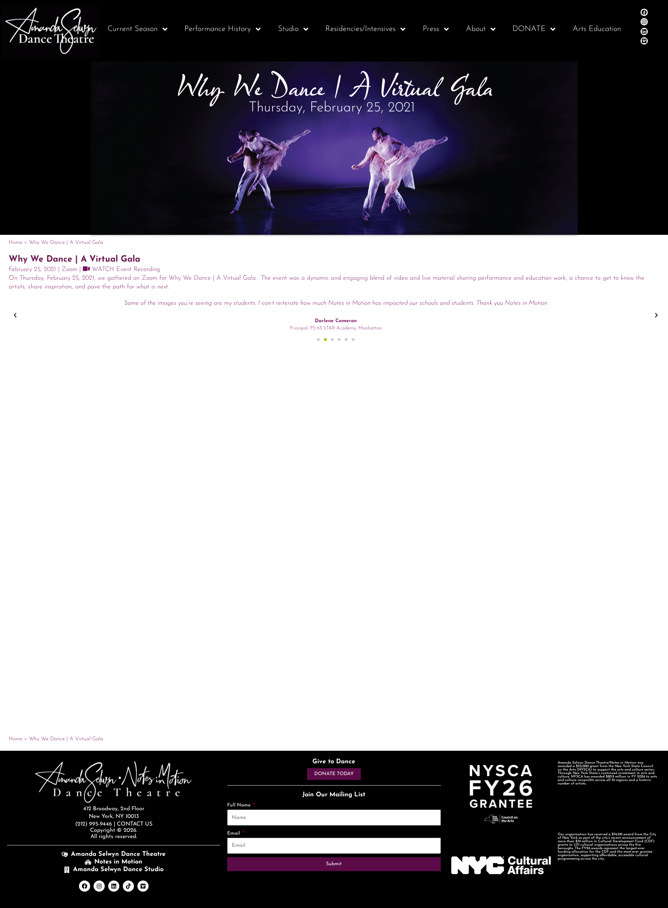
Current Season (133, 29)
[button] (15, 315)
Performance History (217, 29)
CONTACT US (134, 824)
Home (15, 242)
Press (431, 29)
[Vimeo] (644, 41)
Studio (288, 29)
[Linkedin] (644, 31)
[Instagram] (644, 21)
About (476, 29)
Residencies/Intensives (360, 29)
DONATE (529, 29)
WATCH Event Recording (125, 269)
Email (234, 833)
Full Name (239, 805)
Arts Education (597, 29)
